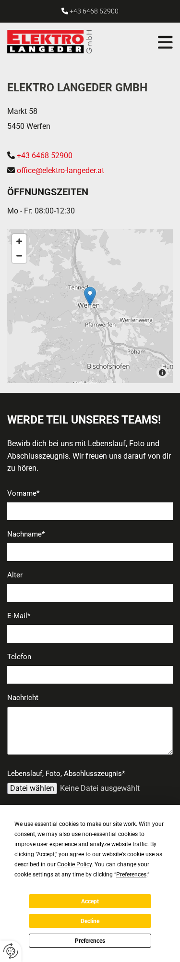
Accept (90, 901)
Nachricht (22, 697)
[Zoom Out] (19, 256)
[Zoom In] (19, 241)
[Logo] (57, 41)
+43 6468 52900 (94, 11)
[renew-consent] (11, 951)
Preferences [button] (131, 874)
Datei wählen (32, 788)
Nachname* (26, 534)
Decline (90, 921)
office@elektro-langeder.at (60, 170)
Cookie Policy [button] (74, 864)
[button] (142, 42)
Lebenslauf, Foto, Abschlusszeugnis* (66, 773)
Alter (15, 575)
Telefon (19, 656)
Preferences (90, 940)
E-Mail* (18, 616)
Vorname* (23, 493)
